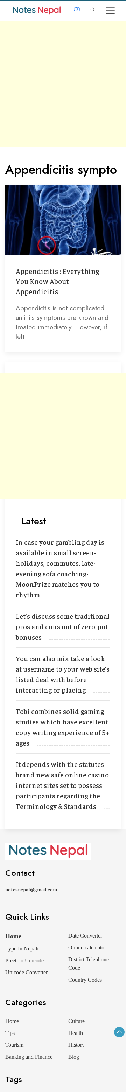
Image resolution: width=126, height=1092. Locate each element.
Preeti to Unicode (24, 960)
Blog (73, 1057)
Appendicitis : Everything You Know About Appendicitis (57, 281)
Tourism (14, 1045)
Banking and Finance (28, 1057)
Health (75, 1033)
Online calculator (87, 947)
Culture (76, 1021)
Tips (10, 1033)
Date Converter (85, 936)
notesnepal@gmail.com (31, 889)
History (76, 1045)
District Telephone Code (88, 963)
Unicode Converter (26, 972)
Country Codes (85, 980)
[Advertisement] (63, 84)
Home (13, 936)
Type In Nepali (21, 949)
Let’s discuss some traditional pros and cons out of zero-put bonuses (63, 626)
